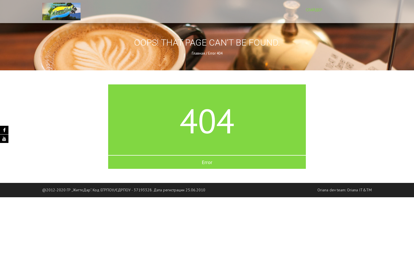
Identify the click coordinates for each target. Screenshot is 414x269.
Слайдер (314, 9)
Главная (198, 53)
